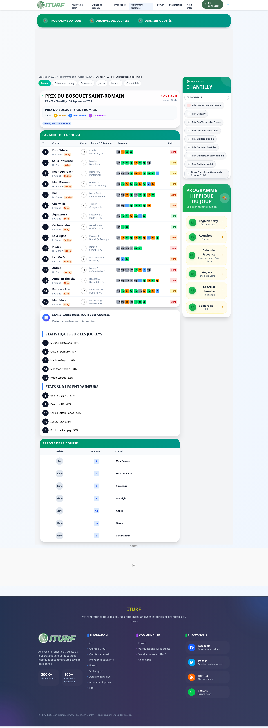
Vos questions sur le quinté (154, 648)
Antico (56, 268)
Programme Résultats (137, 6)
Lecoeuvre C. (96, 214)
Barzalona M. (96, 225)
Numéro (115, 83)
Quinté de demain (97, 6)
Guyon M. (94, 182)
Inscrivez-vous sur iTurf (152, 654)
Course (44, 82)
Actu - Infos (190, 6)
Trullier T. (94, 203)
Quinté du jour (77, 6)
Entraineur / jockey (64, 83)
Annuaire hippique (100, 682)
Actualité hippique (100, 676)
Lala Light (59, 236)
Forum (160, 4)
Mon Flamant (61, 182)
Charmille (59, 204)
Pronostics (120, 4)
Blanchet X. (95, 164)
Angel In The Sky (63, 278)
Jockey (101, 83)
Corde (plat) (132, 83)
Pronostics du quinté (101, 660)
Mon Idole (59, 300)
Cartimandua (61, 225)
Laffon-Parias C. (97, 271)
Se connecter (213, 4)
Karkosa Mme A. (97, 196)
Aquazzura (59, 214)
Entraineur (86, 83)
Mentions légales (85, 714)
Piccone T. (94, 236)
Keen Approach (62, 171)
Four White (60, 150)
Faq (91, 688)
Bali (54, 193)
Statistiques (175, 4)
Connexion (144, 660)
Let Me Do (59, 257)
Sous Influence (62, 161)
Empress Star (61, 289)
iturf (91, 643)
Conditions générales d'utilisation (114, 714)
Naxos (56, 246)
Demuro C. (94, 171)
